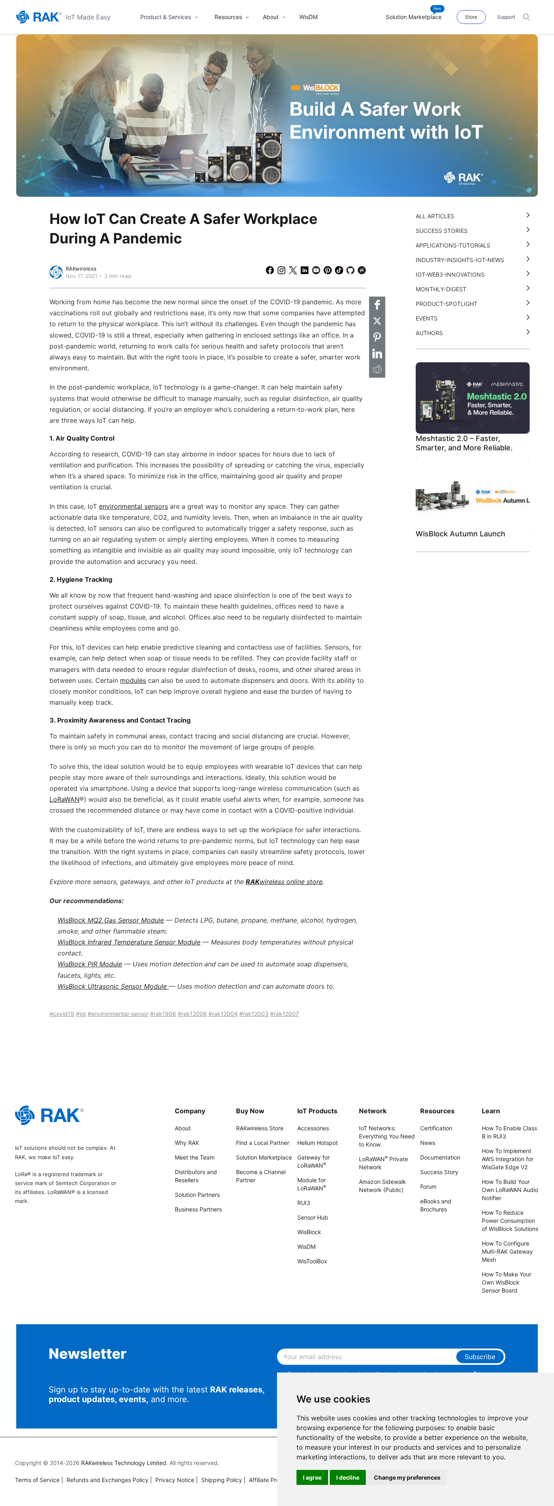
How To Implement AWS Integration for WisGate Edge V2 (507, 1158)
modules (133, 680)
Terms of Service (37, 1479)
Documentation (440, 1157)
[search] (526, 17)
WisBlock (309, 1231)
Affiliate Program (268, 1479)
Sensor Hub (312, 1217)
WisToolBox (312, 1261)
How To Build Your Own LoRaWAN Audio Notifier (510, 1189)
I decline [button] (347, 1477)
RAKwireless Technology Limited (123, 1462)
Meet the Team (195, 1157)
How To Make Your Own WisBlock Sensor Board (506, 1282)
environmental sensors (133, 506)
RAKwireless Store (259, 1128)
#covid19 (61, 1013)
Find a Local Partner (262, 1142)
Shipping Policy (219, 1479)
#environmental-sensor (118, 1013)
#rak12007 (284, 1013)
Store (471, 17)
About (183, 1128)
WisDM (306, 1246)
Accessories (313, 1128)
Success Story (439, 1171)
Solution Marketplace (264, 1157)
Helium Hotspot (317, 1142)
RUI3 (303, 1202)
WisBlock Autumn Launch (460, 533)
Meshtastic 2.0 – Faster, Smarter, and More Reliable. (464, 443)
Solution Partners (197, 1194)
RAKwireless (81, 268)
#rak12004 (223, 1013)
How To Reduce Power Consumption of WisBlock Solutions (510, 1220)
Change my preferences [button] (407, 1477)
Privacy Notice (172, 1479)
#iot (81, 1013)
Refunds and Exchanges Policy (104, 1479)
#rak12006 (192, 1013)
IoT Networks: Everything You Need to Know (387, 1136)
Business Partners (198, 1209)
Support (506, 17)
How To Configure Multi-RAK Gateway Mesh (507, 1251)
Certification (436, 1128)
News (427, 1142)
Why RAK (187, 1142)
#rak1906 (163, 1013)
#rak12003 (253, 1013)
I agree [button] (312, 1477)
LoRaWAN (64, 799)
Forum (428, 1186)
